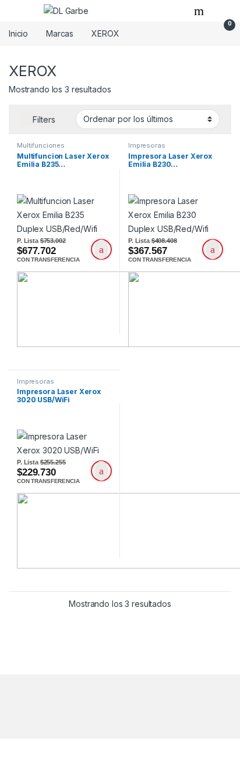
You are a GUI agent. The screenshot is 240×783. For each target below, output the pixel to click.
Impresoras (146, 145)
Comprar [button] (101, 249)
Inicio (18, 33)
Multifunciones (41, 145)
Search (200, 11)
